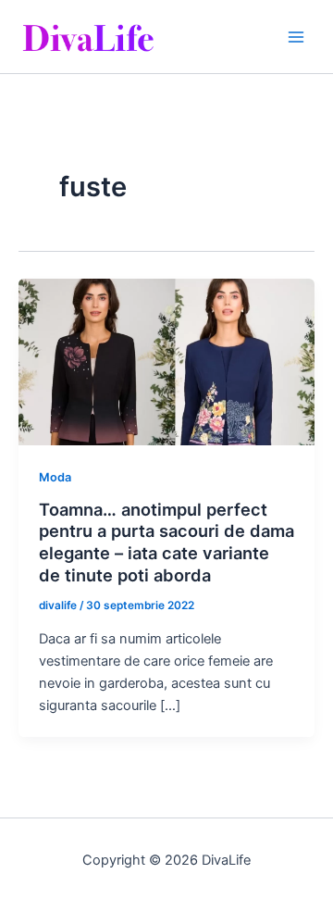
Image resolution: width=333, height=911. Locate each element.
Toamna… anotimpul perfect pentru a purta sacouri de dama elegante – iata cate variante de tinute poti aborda (166, 542)
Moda (55, 477)
